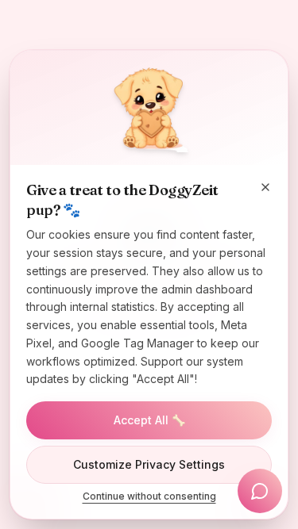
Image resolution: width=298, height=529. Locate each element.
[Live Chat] (260, 491)
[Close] (265, 187)
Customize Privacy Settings (149, 464)
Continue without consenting (149, 496)
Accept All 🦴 (149, 420)
